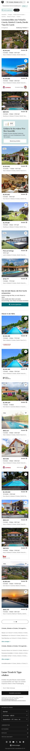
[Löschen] (24, 2)
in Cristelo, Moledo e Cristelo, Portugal (15, 653)
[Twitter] (17, 742)
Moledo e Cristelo (11, 16)
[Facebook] (10, 742)
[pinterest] (23, 742)
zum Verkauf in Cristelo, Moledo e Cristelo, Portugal (15, 632)
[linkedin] (20, 742)
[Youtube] (13, 742)
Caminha (4, 16)
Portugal (10, 14)
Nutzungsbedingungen (8, 699)
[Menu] (28, 2)
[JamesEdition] (2, 2)
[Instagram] (6, 742)
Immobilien (4, 14)
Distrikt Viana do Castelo (18, 14)
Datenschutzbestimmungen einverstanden (14, 700)
